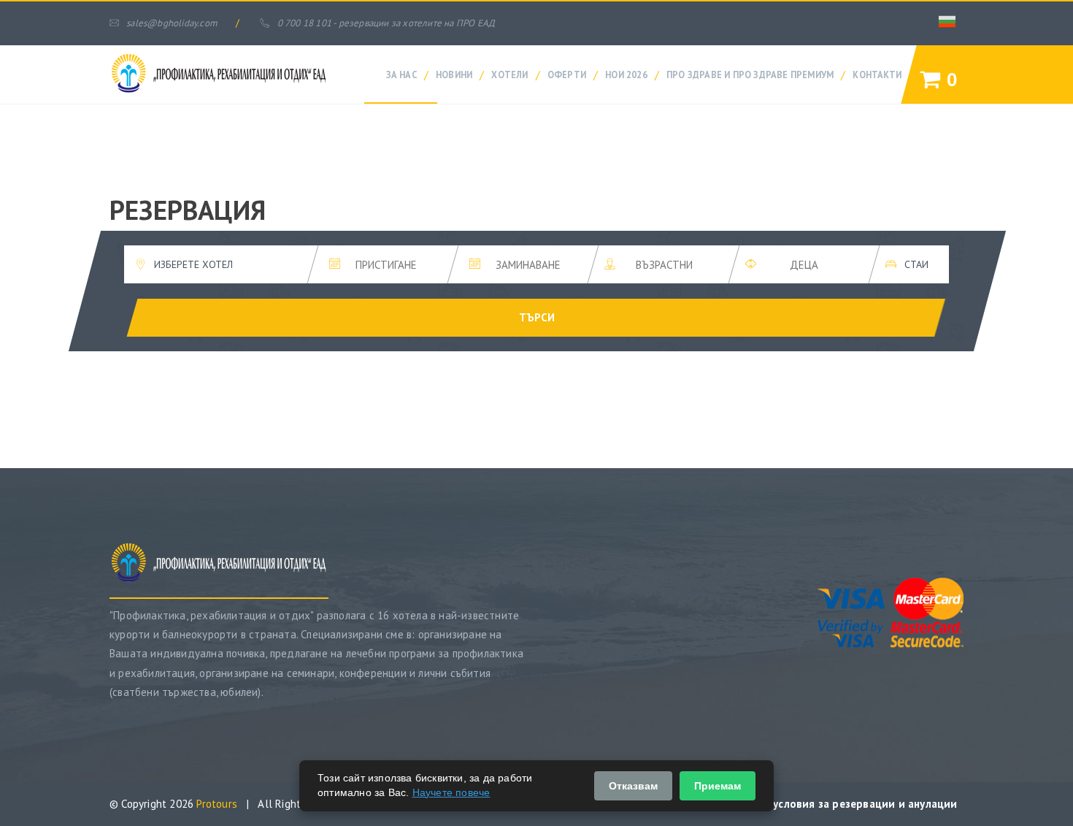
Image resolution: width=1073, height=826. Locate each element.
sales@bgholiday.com (172, 23)
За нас (401, 74)
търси (537, 317)
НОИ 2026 (626, 74)
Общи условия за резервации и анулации (848, 804)
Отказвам (633, 786)
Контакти (877, 74)
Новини (454, 74)
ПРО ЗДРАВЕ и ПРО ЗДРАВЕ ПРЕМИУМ (750, 74)
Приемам (717, 786)
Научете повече (451, 792)
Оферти (566, 74)
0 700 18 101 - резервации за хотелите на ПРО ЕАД (386, 23)
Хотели (509, 74)
